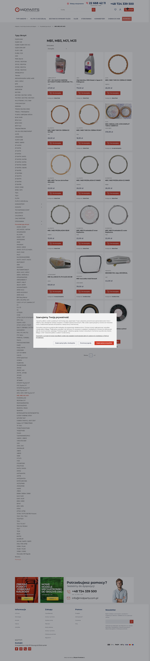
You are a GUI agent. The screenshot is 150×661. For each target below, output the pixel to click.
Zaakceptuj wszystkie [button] (104, 343)
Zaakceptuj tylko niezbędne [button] (65, 343)
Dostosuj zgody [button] (85, 343)
